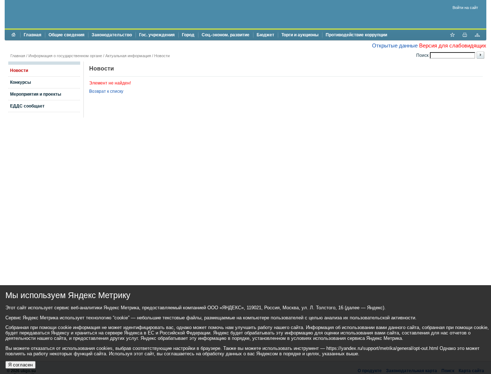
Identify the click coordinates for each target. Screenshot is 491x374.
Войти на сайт (465, 7)
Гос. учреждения (157, 34)
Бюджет (265, 34)
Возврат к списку (106, 91)
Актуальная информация (128, 56)
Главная (32, 34)
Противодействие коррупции (356, 34)
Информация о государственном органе (65, 56)
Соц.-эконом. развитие (225, 34)
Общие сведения (66, 34)
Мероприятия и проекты (35, 94)
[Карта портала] (477, 35)
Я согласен (20, 365)
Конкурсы (20, 82)
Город (188, 34)
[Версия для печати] (464, 35)
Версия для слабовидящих (452, 45)
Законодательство (112, 34)
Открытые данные (395, 45)
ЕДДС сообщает (27, 106)
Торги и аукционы (299, 34)
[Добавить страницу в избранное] (452, 35)
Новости (162, 56)
